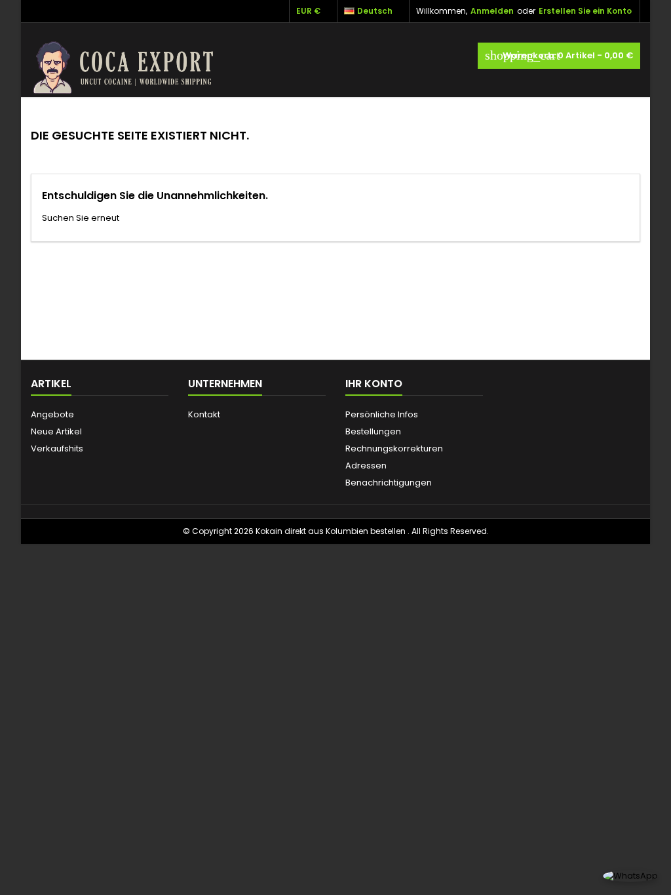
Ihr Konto (373, 383)
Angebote (52, 414)
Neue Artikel (56, 431)
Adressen (366, 465)
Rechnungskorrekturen (394, 448)
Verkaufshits (57, 448)
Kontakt (204, 414)
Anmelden (492, 10)
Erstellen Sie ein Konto (585, 10)
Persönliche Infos (381, 414)
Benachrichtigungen (388, 482)
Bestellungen (373, 431)
